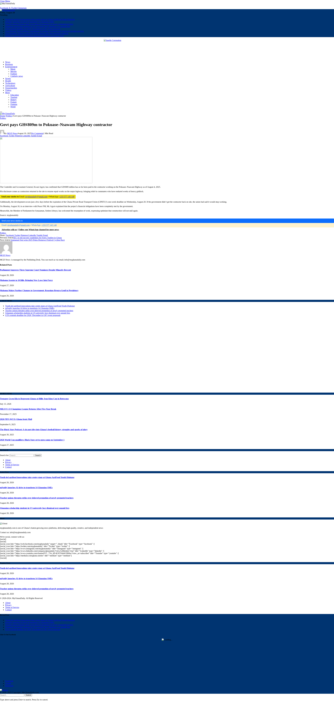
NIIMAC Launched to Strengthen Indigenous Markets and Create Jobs (34, 36)
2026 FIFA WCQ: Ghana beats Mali (16, 419)
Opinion (13, 104)
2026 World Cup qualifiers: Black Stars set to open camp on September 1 (32, 440)
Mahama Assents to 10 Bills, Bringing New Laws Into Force (26, 280)
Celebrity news (16, 76)
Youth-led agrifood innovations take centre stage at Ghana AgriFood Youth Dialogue (40, 19)
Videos (8, 90)
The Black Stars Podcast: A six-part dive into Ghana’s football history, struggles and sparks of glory (44, 429)
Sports (8, 78)
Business (9, 64)
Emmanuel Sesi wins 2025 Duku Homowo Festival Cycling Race (38, 240)
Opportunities (11, 88)
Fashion (13, 74)
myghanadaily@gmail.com (36, 197)
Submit (28, 695)
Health (8, 81)
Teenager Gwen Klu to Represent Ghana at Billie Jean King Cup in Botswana (34, 399)
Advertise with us (9, 229)
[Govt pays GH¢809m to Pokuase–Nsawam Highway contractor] (46, 266)
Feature (13, 102)
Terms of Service (12, 465)
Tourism (13, 97)
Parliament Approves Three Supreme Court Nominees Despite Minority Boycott (35, 270)
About (7, 460)
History (13, 100)
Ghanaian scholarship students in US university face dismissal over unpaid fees (37, 26)
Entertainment (11, 67)
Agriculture (10, 85)
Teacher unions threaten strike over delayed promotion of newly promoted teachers (39, 24)
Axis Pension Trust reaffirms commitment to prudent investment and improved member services (44, 31)
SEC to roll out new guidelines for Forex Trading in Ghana (37, 238)
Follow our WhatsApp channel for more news (39, 229)
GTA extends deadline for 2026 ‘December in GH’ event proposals (32, 29)
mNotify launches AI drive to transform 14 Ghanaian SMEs (29, 22)
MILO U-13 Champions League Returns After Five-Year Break (28, 409)
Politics (3, 118)
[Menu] (1, 111)
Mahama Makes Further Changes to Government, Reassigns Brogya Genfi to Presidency (39, 290)
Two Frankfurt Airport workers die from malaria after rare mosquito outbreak (36, 33)
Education (14, 95)
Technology (10, 83)
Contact (8, 467)
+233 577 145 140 (66, 197)
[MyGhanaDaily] (7, 10)
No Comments (37, 133)
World (13, 107)
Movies (13, 71)
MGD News (12, 133)
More (7, 92)
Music (13, 69)
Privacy (8, 462)
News (7, 62)
